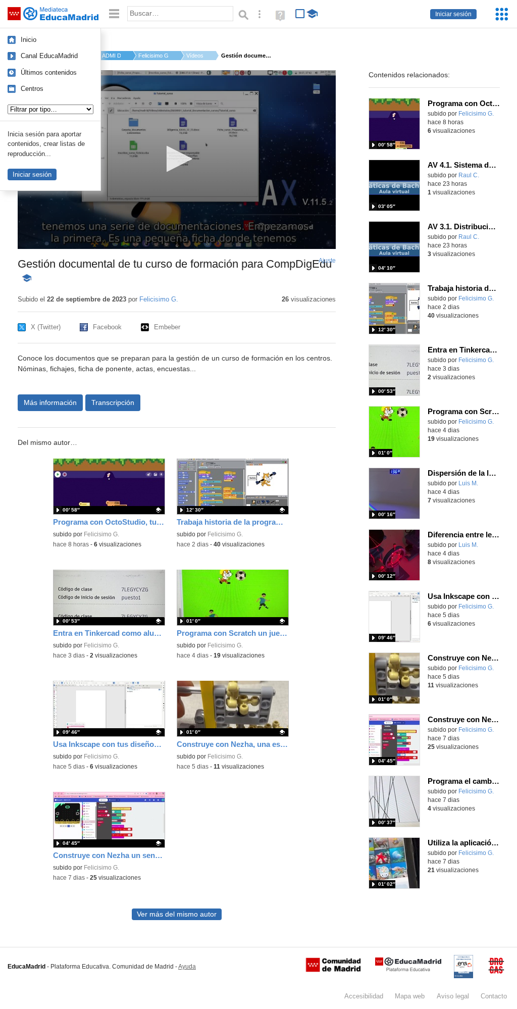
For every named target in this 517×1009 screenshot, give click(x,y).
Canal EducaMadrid (49, 56)
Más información (50, 402)
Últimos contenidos (49, 72)
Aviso (453, 996)
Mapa (410, 996)
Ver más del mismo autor (177, 914)
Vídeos (194, 56)
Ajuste (327, 260)
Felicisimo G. (153, 56)
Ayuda (187, 966)
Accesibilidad (363, 996)
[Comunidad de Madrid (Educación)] (333, 969)
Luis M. (468, 483)
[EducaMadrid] (408, 969)
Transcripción (112, 402)
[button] (176, 158)
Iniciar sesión (453, 14)
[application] (177, 159)
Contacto (494, 996)
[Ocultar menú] (114, 14)
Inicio (28, 39)
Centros (32, 88)
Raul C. (468, 175)
